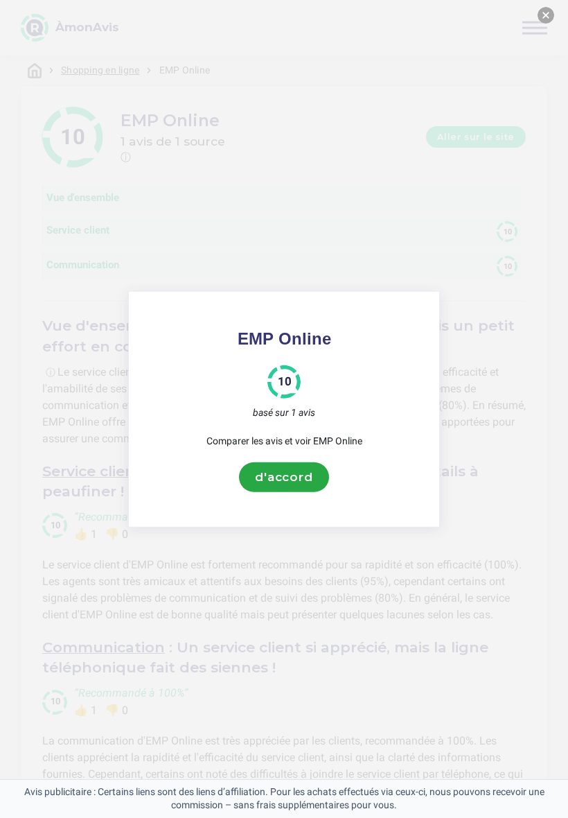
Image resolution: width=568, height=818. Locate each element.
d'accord (284, 477)
